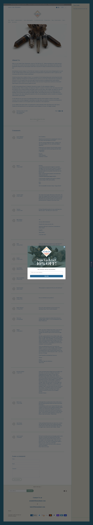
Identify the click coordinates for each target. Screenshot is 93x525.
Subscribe (46, 276)
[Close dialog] (64, 247)
